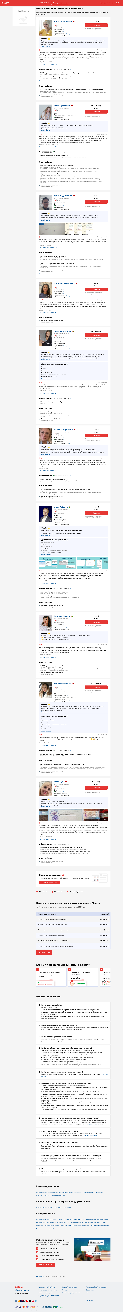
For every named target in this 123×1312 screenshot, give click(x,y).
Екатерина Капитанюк (64, 283)
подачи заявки (92, 1124)
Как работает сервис (69, 1287)
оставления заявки (91, 1135)
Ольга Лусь (59, 782)
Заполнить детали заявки (49, 882)
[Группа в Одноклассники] (19, 1301)
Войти (118, 3)
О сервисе (65, 1290)
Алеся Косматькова (63, 21)
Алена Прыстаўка (62, 106)
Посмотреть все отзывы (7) (47, 470)
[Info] (63, 29)
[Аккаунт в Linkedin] (36, 1301)
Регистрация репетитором (47, 1290)
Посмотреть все (44, 81)
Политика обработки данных (96, 1287)
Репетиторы (40, 1276)
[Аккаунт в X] (30, 1301)
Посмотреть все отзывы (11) (48, 312)
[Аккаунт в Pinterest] (33, 1301)
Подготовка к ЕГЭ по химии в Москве (47, 1225)
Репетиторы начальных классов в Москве (49, 1219)
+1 (67, 695)
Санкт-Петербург (47, 1207)
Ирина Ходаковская (63, 196)
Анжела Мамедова (62, 683)
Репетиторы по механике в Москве (95, 1222)
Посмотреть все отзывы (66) (48, 64)
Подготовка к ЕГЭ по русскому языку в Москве (50, 1195)
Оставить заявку (44, 953)
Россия (91, 1300)
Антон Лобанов (61, 507)
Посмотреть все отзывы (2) (47, 583)
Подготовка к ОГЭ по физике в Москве (71, 1222)
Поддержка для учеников (71, 1293)
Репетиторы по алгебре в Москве (46, 1229)
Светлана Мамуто (62, 616)
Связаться (96, 25)
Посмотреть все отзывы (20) (48, 247)
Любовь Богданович (63, 429)
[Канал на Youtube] (27, 1301)
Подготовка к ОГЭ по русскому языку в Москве (88, 1192)
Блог (87, 1293)
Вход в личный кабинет (46, 1287)
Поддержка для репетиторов (48, 1296)
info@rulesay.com (22, 1290)
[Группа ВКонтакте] (16, 1301)
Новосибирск (58, 1207)
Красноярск (67, 1207)
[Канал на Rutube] (21, 1301)
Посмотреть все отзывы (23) (48, 147)
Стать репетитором (106, 3)
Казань (38, 1207)
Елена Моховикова (62, 331)
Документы (90, 1290)
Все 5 (104, 819)
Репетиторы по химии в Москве (74, 1219)
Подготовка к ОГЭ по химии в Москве (96, 1219)
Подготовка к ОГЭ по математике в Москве (95, 1225)
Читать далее (45, 46)
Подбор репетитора (60, 3)
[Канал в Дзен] (24, 1301)
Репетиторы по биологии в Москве (47, 1222)
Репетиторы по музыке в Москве (71, 1225)
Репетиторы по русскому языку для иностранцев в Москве (54, 1192)
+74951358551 (44, 3)
